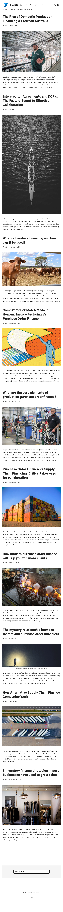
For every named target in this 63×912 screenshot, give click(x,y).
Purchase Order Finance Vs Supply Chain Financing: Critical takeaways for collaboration (29, 473)
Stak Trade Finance (34, 893)
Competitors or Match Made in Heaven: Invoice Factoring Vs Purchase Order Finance (25, 314)
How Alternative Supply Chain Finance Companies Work (31, 694)
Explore (43, 5)
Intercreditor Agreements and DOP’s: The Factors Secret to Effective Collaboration (30, 100)
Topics (36, 5)
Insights (14, 5)
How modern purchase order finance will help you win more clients (30, 556)
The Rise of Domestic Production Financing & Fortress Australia (27, 18)
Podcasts (28, 5)
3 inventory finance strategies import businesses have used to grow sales (31, 772)
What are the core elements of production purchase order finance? (29, 394)
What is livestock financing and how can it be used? (29, 240)
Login (51, 5)
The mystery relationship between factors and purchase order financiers (31, 632)
